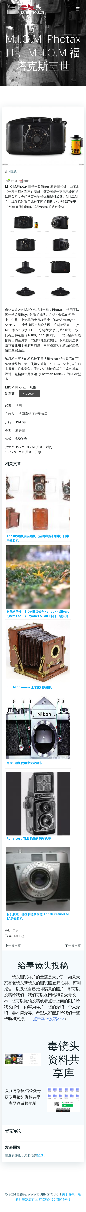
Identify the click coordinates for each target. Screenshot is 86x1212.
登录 (40, 1155)
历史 (15, 930)
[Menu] (77, 9)
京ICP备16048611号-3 (55, 1199)
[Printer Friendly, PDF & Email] (17, 181)
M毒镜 (12, 171)
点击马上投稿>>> (48, 1018)
